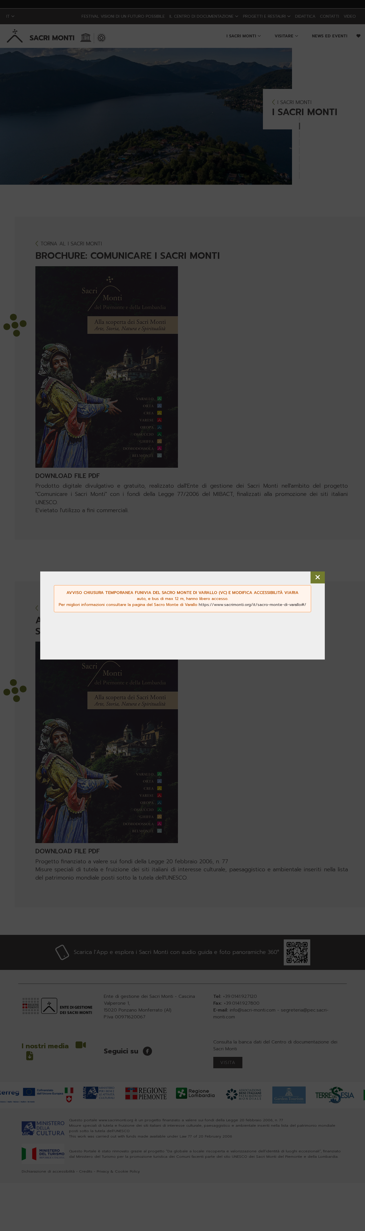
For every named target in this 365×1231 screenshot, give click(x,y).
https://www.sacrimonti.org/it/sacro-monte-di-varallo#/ (252, 605)
